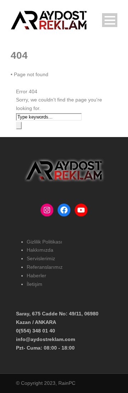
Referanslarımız (45, 267)
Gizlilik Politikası (44, 242)
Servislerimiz (41, 258)
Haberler (36, 275)
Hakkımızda (40, 250)
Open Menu (109, 20)
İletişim (34, 284)
